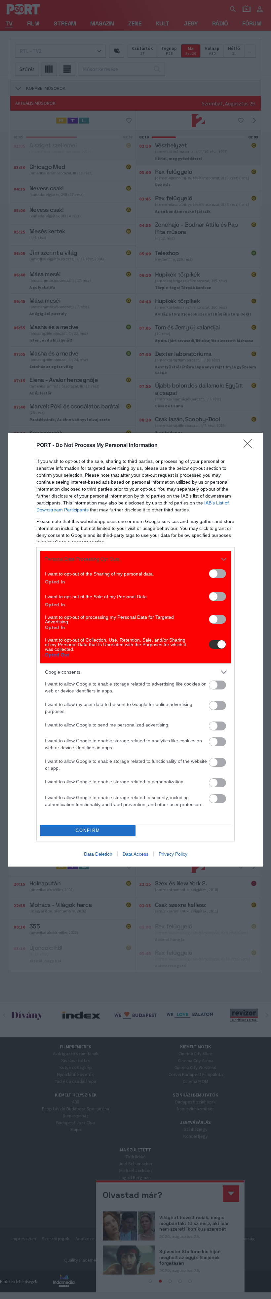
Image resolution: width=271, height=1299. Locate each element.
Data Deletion (98, 854)
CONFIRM (88, 830)
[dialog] (135, 650)
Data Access (135, 854)
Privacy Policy (173, 854)
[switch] (217, 573)
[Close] (250, 445)
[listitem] (135, 559)
